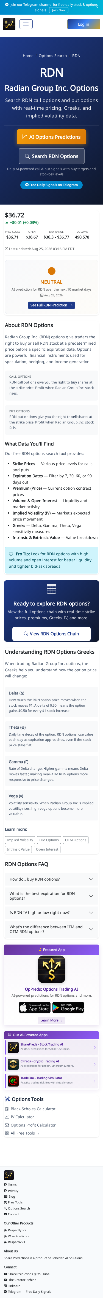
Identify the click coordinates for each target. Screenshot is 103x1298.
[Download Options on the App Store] (35, 1007)
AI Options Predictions (54, 136)
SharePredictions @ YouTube (29, 1274)
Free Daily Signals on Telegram (53, 185)
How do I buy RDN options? (35, 879)
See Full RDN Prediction (49, 305)
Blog (12, 1196)
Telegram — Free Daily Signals (29, 1291)
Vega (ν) (16, 795)
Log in (83, 24)
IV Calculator (22, 1116)
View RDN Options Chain (54, 634)
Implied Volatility (20, 840)
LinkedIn (14, 1286)
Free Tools (15, 1202)
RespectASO (16, 1242)
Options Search (53, 55)
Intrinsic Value (18, 849)
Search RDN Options (55, 156)
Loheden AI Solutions (67, 1258)
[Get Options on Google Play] (68, 1007)
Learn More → (51, 1020)
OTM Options (75, 840)
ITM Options (49, 840)
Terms (12, 1184)
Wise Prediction (19, 1236)
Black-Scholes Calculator (33, 1108)
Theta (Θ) (17, 727)
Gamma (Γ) (18, 761)
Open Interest (47, 849)
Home (28, 55)
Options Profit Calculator (33, 1125)
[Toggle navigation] (26, 24)
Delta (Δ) (16, 693)
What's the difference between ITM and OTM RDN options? (46, 929)
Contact (13, 1214)
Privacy (13, 1191)
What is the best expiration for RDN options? (42, 896)
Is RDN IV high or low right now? (39, 912)
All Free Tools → (25, 1133)
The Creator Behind (23, 1280)
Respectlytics (17, 1230)
